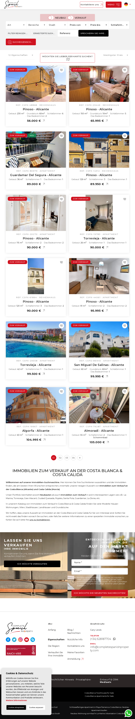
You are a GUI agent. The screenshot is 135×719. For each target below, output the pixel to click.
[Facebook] (8, 639)
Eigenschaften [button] (56, 639)
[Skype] (32, 639)
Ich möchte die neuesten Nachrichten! (99, 593)
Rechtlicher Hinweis (62, 679)
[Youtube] (26, 639)
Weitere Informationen (16, 700)
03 (67, 458)
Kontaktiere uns (90, 4)
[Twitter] (14, 639)
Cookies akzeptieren (16, 707)
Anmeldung (74, 659)
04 (73, 458)
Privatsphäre (83, 679)
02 (60, 458)
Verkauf (80, 18)
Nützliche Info (75, 639)
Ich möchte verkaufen (32, 564)
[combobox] (16, 25)
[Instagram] (20, 639)
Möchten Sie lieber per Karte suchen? (67, 56)
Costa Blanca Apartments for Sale (99, 696)
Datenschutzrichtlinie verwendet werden (92, 582)
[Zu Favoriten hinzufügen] (61, 70)
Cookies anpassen (36, 707)
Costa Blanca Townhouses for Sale (99, 693)
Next (63, 85)
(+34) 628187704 (100, 639)
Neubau (60, 18)
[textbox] (16, 25)
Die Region (53, 646)
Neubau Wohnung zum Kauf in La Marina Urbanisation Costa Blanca (99, 713)
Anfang (52, 630)
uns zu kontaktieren (40, 520)
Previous (8, 85)
